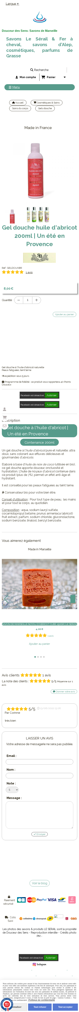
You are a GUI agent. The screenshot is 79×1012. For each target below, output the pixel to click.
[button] (35, 657)
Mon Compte (64, 976)
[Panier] (4, 417)
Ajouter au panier (39, 643)
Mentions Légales (20, 970)
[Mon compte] (4, 409)
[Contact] (4, 426)
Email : (11, 756)
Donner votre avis (65, 691)
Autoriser (52, 395)
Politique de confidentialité (20, 976)
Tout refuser (40, 1007)
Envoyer (41, 834)
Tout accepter (65, 1007)
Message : (14, 798)
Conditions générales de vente (49, 970)
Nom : (11, 769)
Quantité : (7, 300)
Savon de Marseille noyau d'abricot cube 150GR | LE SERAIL (39, 624)
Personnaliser (14, 1007)
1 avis (29, 272)
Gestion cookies (45, 976)
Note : (11, 783)
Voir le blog (39, 883)
